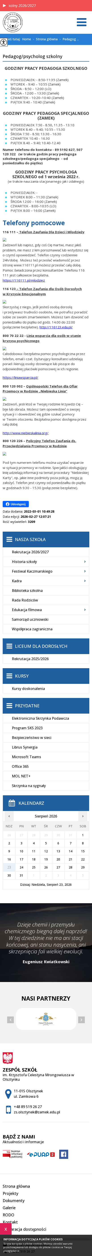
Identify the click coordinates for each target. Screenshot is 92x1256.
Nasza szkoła (30, 539)
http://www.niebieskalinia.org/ (25, 433)
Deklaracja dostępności (24, 1229)
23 (9, 867)
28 (70, 867)
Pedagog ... (69, 39)
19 (46, 859)
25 (34, 867)
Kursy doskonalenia (28, 688)
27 (58, 867)
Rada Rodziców (25, 600)
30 (9, 875)
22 (83, 859)
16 (9, 859)
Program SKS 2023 (27, 727)
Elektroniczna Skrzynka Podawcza (40, 718)
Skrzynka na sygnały (29, 785)
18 (34, 859)
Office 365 (20, 766)
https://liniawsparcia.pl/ (20, 377)
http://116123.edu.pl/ (56, 327)
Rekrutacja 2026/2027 (30, 552)
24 (21, 867)
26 (46, 867)
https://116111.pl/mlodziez (24, 280)
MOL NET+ (21, 776)
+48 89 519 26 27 (28, 1106)
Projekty (10, 1193)
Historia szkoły (24, 561)
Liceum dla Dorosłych (41, 646)
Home (26, 39)
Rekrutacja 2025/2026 (30, 658)
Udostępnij (18, 504)
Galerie (9, 1207)
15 (83, 851)
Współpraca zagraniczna (32, 629)
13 (58, 851)
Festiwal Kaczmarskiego (32, 571)
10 (21, 851)
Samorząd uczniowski (30, 619)
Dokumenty (14, 1200)
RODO (8, 1214)
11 (34, 851)
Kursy (22, 676)
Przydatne (27, 706)
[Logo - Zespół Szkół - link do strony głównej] (13, 22)
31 (21, 875)
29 (83, 867)
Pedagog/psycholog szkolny (32, 56)
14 (70, 851)
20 (58, 859)
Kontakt (10, 1222)
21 (70, 859)
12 (46, 851)
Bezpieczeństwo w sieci (31, 737)
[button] (4, 5)
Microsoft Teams (26, 756)
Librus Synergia (25, 747)
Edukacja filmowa (27, 609)
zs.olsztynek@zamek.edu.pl (37, 1112)
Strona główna (45, 39)
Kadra (17, 580)
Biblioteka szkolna (27, 590)
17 (21, 859)
